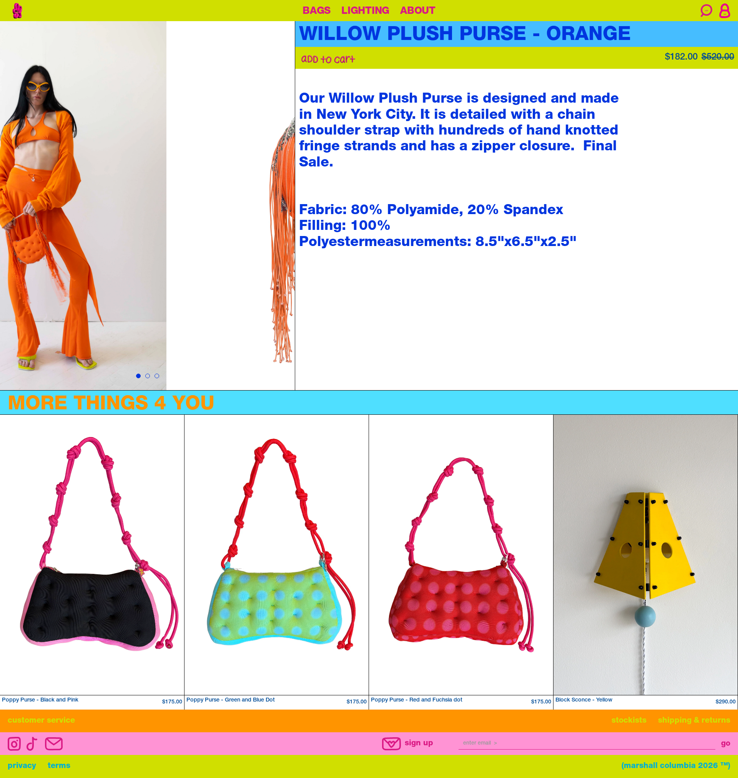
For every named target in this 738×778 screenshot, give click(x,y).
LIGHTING (365, 12)
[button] (724, 11)
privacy (22, 766)
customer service (41, 721)
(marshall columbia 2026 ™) (676, 766)
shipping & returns (694, 721)
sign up (419, 744)
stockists (629, 721)
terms (59, 766)
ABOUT (417, 12)
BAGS (317, 12)
